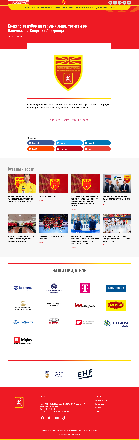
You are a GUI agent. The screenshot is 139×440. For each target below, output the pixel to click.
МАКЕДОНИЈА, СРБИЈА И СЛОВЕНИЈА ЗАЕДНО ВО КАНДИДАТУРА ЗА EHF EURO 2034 (116, 198)
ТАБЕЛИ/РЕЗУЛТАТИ (43, 8)
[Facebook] (110, 3)
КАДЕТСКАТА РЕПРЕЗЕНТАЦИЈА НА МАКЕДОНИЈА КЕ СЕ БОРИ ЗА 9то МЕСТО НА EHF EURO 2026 (116, 238)
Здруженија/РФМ (101, 8)
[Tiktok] (124, 3)
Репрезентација (67, 8)
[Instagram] (115, 3)
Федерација (28, 8)
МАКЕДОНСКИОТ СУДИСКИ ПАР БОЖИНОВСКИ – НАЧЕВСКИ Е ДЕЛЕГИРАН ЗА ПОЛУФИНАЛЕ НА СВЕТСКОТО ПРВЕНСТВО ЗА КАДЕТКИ (85, 239)
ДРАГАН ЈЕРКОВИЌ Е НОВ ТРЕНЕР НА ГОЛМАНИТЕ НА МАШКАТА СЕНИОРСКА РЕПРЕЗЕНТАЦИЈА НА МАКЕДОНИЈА (20, 198)
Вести (113, 8)
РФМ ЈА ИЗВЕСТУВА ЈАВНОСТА (49, 196)
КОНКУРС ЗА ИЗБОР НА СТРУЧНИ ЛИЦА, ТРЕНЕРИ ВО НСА (68, 120)
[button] (40, 142)
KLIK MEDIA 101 (76, 434)
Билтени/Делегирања (83, 8)
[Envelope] (129, 3)
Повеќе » (10, 205)
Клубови (57, 8)
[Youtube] (120, 3)
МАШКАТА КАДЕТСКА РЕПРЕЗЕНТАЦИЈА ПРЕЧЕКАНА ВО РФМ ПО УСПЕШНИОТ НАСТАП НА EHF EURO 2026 (21, 238)
